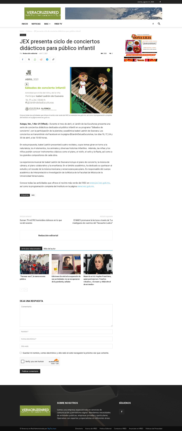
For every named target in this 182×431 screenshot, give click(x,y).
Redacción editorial (30, 53)
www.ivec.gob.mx (85, 186)
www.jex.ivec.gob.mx (100, 183)
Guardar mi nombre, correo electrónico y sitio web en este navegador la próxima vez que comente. (66, 353)
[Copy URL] (53, 59)
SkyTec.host (51, 428)
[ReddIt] (41, 59)
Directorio (79, 428)
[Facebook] (160, 2)
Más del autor (50, 249)
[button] (159, 24)
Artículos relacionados (31, 249)
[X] (28, 59)
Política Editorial (106, 428)
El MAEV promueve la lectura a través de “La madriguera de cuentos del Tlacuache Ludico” (92, 221)
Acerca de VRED (91, 428)
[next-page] (25, 289)
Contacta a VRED (120, 428)
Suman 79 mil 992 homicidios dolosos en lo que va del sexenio (41, 221)
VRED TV (58, 24)
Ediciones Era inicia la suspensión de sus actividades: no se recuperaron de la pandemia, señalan (66, 279)
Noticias (36, 24)
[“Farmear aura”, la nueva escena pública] (34, 264)
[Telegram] (47, 59)
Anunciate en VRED (136, 428)
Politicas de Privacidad (154, 428)
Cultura (29, 31)
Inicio (25, 24)
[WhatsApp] (34, 59)
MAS (46, 24)
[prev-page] (21, 289)
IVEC (33, 195)
